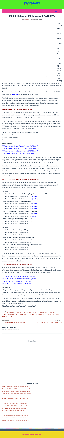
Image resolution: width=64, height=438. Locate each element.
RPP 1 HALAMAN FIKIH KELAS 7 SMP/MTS (32, 311)
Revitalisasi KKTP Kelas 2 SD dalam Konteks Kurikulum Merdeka (17, 401)
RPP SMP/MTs (12, 311)
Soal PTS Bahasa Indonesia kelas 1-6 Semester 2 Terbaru (15, 386)
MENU (59, 11)
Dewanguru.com (32, 3)
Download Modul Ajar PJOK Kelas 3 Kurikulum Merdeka (14, 418)
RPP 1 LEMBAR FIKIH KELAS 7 (31, 312)
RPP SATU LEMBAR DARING (20, 314)
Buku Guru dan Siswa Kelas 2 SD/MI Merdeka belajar (14, 408)
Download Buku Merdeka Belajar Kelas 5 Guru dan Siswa (15, 413)
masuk (9, 329)
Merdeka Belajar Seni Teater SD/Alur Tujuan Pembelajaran (15, 420)
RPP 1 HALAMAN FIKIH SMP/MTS (52, 311)
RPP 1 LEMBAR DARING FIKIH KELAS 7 (12, 312)
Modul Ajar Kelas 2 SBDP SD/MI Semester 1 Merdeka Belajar (16, 405)
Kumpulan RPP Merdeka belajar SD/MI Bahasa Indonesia (15, 415)
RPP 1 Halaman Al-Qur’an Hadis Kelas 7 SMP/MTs (49, 321)
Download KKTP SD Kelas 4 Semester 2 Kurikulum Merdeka (15, 396)
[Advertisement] (32, 358)
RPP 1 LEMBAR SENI (45, 312)
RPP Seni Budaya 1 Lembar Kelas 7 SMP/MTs (13, 321)
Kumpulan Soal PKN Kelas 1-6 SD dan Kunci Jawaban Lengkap (16, 388)
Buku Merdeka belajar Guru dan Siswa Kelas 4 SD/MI (14, 410)
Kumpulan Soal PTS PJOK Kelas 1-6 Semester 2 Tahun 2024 (16, 391)
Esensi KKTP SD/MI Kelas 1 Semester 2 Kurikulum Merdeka (15, 398)
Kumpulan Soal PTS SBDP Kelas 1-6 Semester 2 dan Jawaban (16, 393)
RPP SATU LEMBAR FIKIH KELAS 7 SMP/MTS (40, 314)
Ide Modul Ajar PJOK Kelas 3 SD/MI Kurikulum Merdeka (14, 403)
